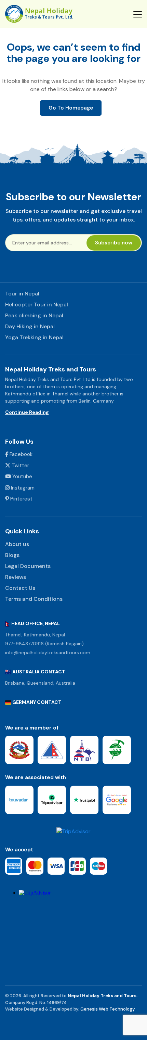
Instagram (22, 487)
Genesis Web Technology (107, 1009)
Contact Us (20, 588)
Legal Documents (28, 566)
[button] (137, 14)
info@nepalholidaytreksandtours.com (47, 652)
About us (17, 544)
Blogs (12, 555)
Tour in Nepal (22, 293)
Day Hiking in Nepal (30, 326)
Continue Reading (27, 412)
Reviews (15, 577)
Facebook (20, 454)
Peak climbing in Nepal (34, 315)
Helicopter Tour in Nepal (36, 304)
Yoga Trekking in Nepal (34, 337)
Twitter (19, 465)
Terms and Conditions (34, 599)
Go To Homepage (71, 107)
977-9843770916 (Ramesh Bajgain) (44, 644)
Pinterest (20, 498)
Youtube (21, 476)
